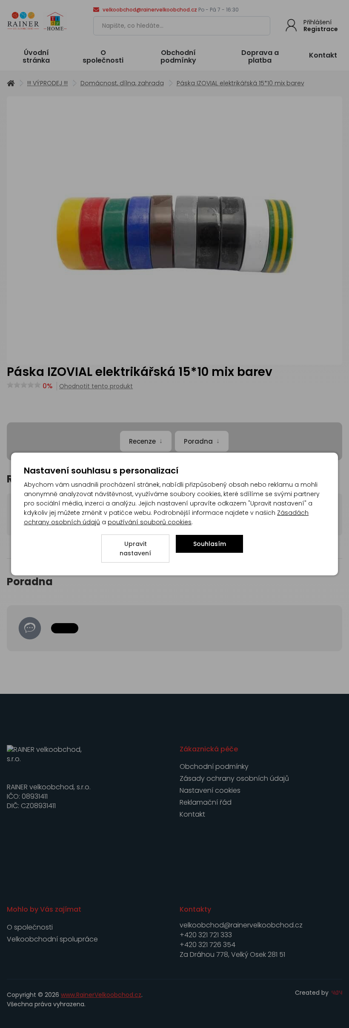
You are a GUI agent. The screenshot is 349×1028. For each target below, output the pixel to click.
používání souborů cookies (150, 522)
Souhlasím (209, 544)
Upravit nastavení (135, 548)
